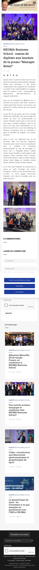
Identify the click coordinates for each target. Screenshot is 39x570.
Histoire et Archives (19, 567)
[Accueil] (19, 5)
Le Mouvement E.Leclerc (26, 565)
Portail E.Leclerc (25, 563)
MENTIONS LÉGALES (30, 556)
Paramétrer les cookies (19, 534)
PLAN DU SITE (7, 556)
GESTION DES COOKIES (20, 558)
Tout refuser (19, 286)
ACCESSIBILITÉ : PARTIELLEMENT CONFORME (19, 560)
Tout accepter (19, 292)
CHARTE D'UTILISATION (18, 556)
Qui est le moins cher (11, 565)
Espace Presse (14, 563)
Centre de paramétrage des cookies (19, 280)
